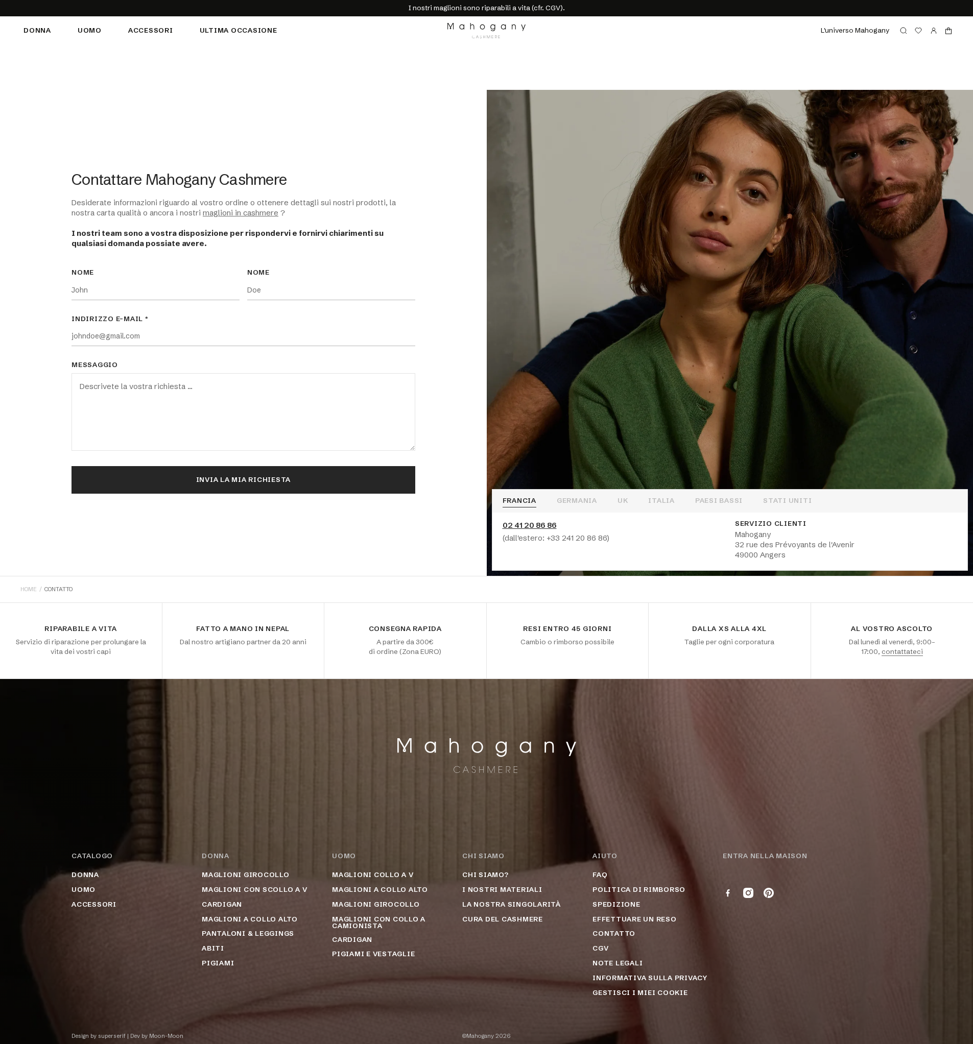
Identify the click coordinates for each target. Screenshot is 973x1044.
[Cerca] (903, 30)
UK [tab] (623, 500)
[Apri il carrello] (948, 30)
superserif (112, 1036)
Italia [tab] (661, 500)
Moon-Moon (166, 1036)
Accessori (150, 30)
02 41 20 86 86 (530, 525)
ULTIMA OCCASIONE (238, 30)
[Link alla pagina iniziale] (486, 30)
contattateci (902, 651)
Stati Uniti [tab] (787, 500)
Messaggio (95, 365)
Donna (37, 30)
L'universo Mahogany (855, 30)
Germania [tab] (577, 500)
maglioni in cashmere (240, 212)
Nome (83, 272)
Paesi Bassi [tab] (719, 500)
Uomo (90, 30)
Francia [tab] (519, 500)
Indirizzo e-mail (110, 319)
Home (28, 589)
